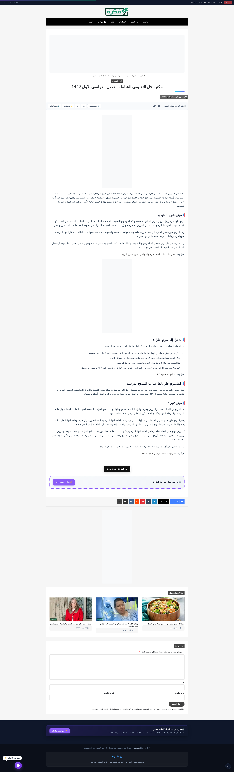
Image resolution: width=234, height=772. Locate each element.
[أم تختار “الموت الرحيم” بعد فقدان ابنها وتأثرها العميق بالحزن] (70, 609)
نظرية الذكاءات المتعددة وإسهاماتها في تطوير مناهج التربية (148, 254)
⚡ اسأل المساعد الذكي (63, 482)
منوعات (101, 22)
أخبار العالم (135, 22)
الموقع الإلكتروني (108, 693)
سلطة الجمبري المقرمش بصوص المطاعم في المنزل (166, 624)
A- (77, 106)
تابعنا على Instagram (117, 468)
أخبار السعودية (131, 76)
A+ (83, 106)
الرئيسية (145, 22)
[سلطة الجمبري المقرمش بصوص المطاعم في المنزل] (163, 609)
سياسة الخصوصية (116, 762)
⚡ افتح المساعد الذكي (59, 731)
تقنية (112, 22)
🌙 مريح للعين (68, 106)
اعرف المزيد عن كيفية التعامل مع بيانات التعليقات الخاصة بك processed (117, 709)
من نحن (93, 762)
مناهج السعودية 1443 (165, 374)
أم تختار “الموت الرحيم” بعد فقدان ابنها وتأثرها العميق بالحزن (71, 624)
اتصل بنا (129, 762)
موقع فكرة (136, 748)
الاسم (182, 683)
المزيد (91, 22)
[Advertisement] (117, 54)
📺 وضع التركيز (54, 106)
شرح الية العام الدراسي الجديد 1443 (158, 453)
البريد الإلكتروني (179, 693)
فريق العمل (102, 762)
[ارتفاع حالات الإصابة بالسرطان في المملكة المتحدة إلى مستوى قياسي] (117, 609)
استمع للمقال (94, 106)
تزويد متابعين (139, 762)
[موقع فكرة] (117, 12)
